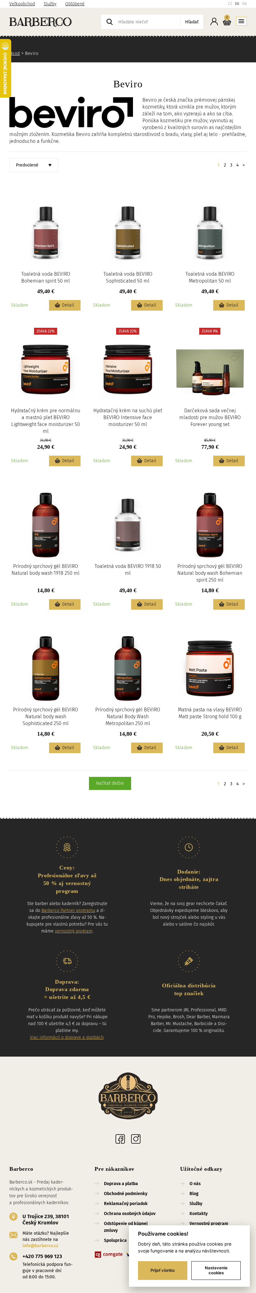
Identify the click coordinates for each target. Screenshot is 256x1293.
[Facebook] (120, 1139)
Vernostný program (209, 1223)
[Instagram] (135, 1139)
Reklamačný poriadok (126, 1203)
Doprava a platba (121, 1183)
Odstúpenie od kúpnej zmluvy (126, 1227)
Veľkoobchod (22, 4)
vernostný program (73, 931)
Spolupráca (115, 1240)
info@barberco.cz (40, 1245)
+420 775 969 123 (42, 1256)
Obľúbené (75, 4)
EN (244, 4)
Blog (194, 1193)
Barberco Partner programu (68, 910)
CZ (230, 4)
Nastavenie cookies (216, 1270)
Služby (50, 4)
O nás (195, 1183)
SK (237, 4)
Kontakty (199, 1213)
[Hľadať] (109, 22)
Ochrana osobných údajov (129, 1213)
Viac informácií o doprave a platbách (67, 1037)
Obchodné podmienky (125, 1193)
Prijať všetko (162, 1270)
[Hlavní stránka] (128, 1097)
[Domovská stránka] (55, 22)
